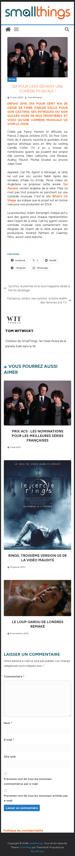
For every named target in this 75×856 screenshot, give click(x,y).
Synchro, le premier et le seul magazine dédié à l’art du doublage (39, 288)
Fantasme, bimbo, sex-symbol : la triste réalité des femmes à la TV (37, 300)
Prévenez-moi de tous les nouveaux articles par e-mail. (36, 798)
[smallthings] (8, 29)
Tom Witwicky (34, 97)
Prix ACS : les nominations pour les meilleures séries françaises (37, 435)
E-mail (9, 739)
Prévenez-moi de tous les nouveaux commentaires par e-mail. (28, 781)
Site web (10, 756)
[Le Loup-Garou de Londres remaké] (37, 582)
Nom (8, 723)
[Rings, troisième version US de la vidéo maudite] (37, 462)
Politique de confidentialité (23, 830)
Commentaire (14, 676)
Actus (12, 79)
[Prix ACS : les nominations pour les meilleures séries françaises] (37, 382)
